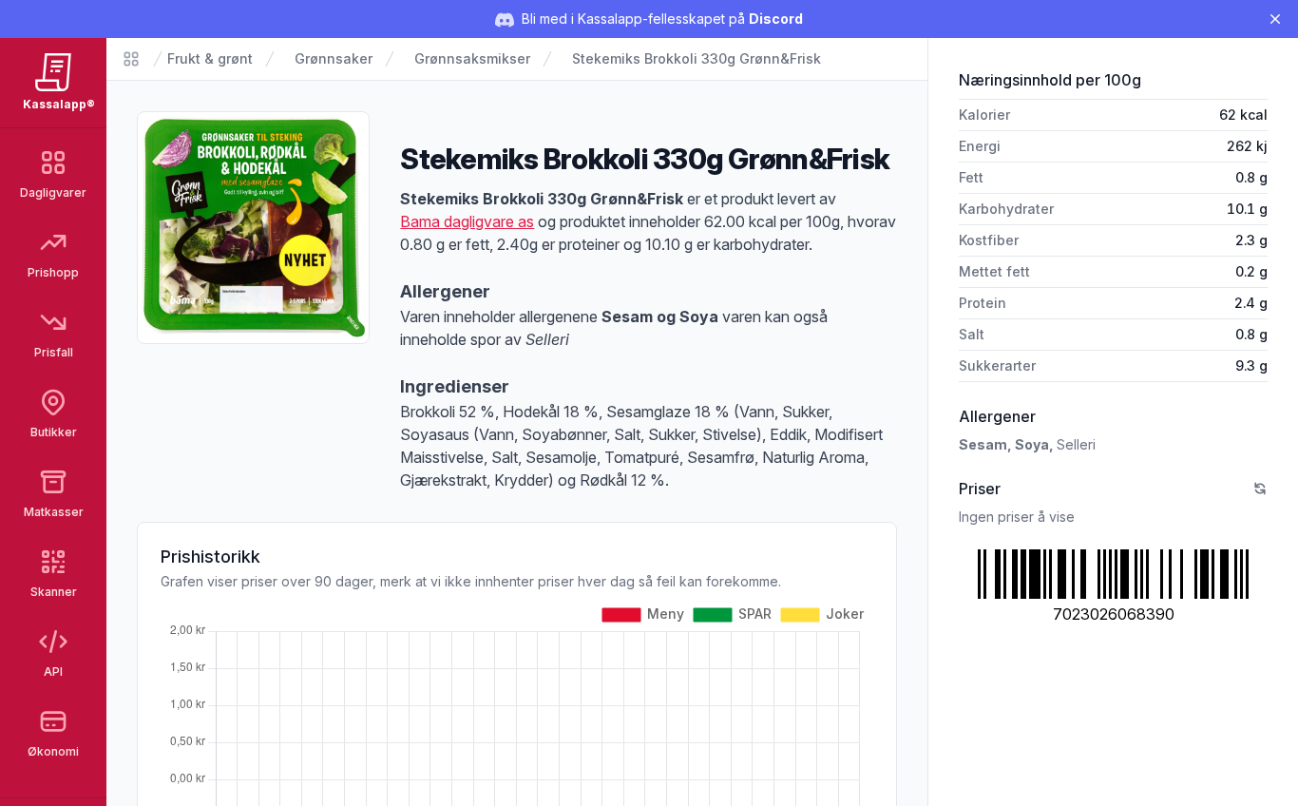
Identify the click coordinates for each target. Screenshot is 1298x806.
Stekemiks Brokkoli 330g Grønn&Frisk (696, 58)
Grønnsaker (333, 58)
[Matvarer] (131, 58)
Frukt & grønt (210, 58)
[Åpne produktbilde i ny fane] (253, 227)
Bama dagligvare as (467, 221)
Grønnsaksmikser (472, 58)
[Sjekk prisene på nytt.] (1260, 488)
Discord (776, 18)
